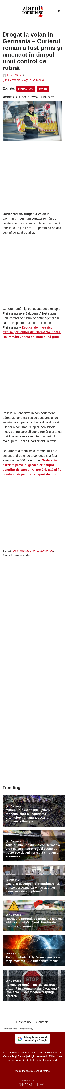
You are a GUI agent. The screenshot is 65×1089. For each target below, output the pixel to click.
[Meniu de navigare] (7, 11)
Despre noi (23, 1022)
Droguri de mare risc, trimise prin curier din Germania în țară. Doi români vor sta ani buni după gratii (32, 332)
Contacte (42, 1022)
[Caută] (59, 11)
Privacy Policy (10, 1029)
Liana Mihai (14, 75)
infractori (25, 88)
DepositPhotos (42, 1070)
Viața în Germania (33, 80)
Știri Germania (11, 80)
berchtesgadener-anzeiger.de (32, 550)
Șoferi (42, 88)
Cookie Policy (26, 1029)
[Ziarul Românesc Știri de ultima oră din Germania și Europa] (33, 11)
